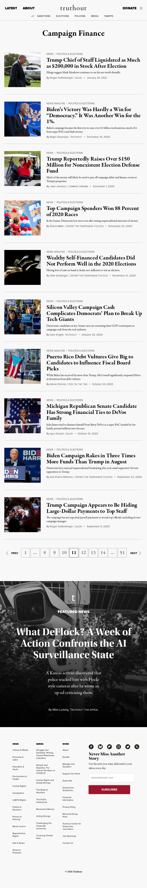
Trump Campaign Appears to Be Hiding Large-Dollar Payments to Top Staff (91, 508)
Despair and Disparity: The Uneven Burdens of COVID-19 (45, 769)
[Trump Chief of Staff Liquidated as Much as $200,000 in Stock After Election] (22, 69)
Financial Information (68, 799)
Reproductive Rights (19, 835)
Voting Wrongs (43, 816)
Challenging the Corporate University (44, 826)
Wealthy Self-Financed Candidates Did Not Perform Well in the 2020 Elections (91, 261)
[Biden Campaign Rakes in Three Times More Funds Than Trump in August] (22, 465)
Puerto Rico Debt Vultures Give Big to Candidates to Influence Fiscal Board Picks (89, 363)
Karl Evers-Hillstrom (61, 477)
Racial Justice (19, 826)
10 (64, 552)
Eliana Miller (57, 226)
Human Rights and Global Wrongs (45, 781)
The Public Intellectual (41, 801)
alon (78, 78)
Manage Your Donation (69, 765)
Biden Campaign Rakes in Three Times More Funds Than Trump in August (90, 459)
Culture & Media (20, 750)
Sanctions (43, 16)
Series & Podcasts (17, 851)
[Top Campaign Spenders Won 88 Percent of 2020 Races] (22, 217)
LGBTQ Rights (19, 800)
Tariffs (108, 16)
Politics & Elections (70, 54)
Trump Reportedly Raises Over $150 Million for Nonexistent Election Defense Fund (93, 165)
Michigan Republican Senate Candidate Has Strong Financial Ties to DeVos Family (91, 412)
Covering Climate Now (44, 837)
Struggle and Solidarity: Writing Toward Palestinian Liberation (45, 754)
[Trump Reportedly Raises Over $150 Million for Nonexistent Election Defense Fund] (22, 168)
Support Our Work (71, 773)
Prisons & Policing (17, 818)
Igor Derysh (57, 434)
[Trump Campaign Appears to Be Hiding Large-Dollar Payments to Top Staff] (22, 514)
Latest (11, 8)
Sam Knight (56, 335)
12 (83, 552)
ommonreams (78, 186)
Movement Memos (45, 809)
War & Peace (19, 843)
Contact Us (68, 843)
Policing (80, 16)
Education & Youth (18, 768)
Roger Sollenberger (61, 78)
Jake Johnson (58, 186)
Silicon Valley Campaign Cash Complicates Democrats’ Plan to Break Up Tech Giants (94, 313)
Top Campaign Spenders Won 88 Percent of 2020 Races (92, 212)
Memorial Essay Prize (70, 815)
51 (122, 552)
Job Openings (69, 836)
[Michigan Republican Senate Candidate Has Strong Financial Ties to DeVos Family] (22, 415)
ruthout (76, 137)
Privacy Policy (69, 807)
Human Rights (19, 786)
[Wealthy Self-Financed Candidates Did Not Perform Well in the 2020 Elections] (22, 267)
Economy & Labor (18, 758)
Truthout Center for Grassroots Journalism (72, 826)
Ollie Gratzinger (59, 276)
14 (102, 552)
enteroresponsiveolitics (84, 226)
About (29, 8)
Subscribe (67, 780)
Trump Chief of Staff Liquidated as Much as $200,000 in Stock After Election (93, 63)
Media (94, 16)
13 (93, 552)
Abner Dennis (58, 384)
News (49, 54)
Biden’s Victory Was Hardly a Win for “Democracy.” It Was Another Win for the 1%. (93, 116)
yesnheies (77, 384)
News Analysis (55, 103)
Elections (62, 16)
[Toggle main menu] (142, 8)
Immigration (18, 793)
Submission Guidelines (68, 789)
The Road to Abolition (42, 791)
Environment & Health (20, 778)
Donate (129, 8)
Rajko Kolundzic (59, 137)
